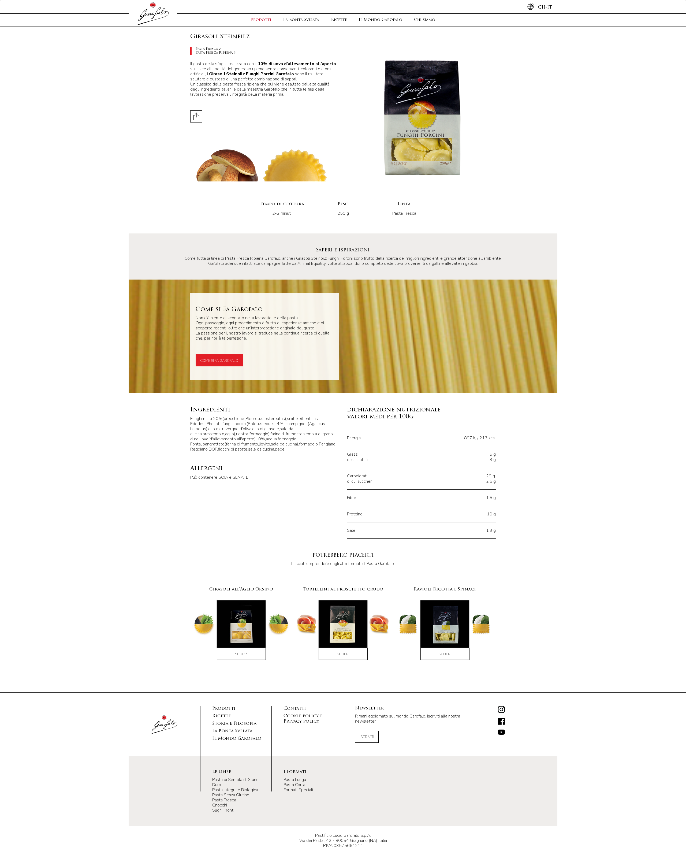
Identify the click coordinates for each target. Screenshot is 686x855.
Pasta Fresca (207, 49)
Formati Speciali (298, 790)
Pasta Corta (294, 785)
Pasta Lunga (295, 780)
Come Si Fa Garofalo (219, 360)
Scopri (241, 654)
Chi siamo (424, 20)
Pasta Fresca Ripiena (214, 52)
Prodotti (261, 20)
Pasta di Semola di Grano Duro (235, 782)
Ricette (339, 20)
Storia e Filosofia (234, 724)
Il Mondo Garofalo (380, 20)
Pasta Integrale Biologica (235, 790)
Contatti (295, 709)
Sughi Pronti (223, 810)
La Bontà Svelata (301, 20)
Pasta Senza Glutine (230, 795)
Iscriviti (367, 737)
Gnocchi (219, 805)
